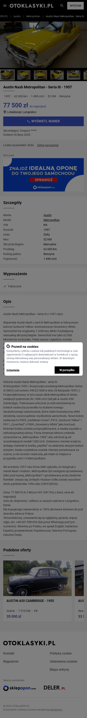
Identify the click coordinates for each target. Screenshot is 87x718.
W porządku (66, 370)
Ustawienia (12, 370)
